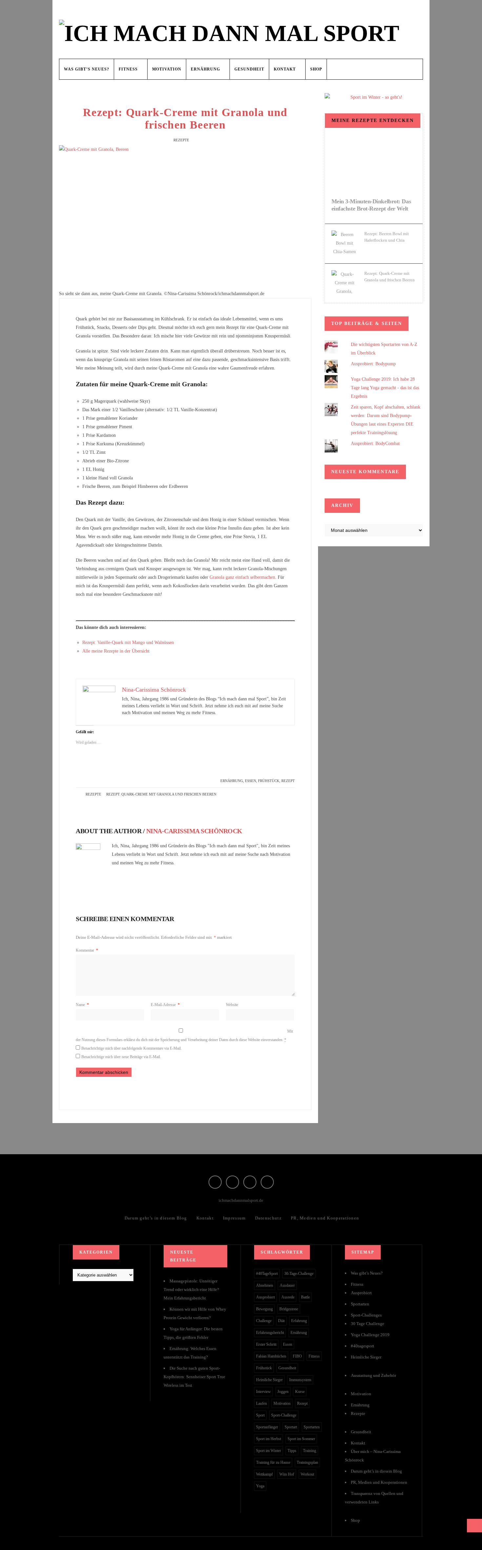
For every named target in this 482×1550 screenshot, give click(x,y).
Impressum (234, 1218)
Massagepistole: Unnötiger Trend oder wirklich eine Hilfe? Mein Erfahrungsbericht (191, 1289)
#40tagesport (362, 1345)
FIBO (297, 1356)
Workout (307, 1474)
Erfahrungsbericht (270, 1332)
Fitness (128, 69)
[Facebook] (215, 1182)
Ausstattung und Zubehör (373, 1375)
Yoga (260, 1486)
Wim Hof (286, 1474)
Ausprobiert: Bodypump (373, 363)
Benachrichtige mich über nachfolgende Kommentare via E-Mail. (131, 1048)
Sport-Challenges (366, 1315)
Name (82, 1004)
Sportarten (312, 1427)
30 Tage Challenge (367, 1323)
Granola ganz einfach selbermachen (242, 577)
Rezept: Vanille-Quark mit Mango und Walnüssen (128, 642)
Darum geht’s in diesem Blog (156, 1218)
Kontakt (285, 69)
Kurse (300, 1391)
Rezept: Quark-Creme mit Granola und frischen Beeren (185, 118)
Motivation (166, 69)
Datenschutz (268, 1218)
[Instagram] (232, 1182)
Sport (260, 1415)
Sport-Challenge (283, 1415)
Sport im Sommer (301, 1439)
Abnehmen (264, 1285)
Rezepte (181, 140)
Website (232, 1004)
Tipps (292, 1450)
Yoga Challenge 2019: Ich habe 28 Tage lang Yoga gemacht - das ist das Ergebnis (385, 388)
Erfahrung (299, 1321)
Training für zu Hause (273, 1462)
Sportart (291, 1427)
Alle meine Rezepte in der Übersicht (116, 651)
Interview (263, 1391)
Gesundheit (249, 69)
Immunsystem (300, 1380)
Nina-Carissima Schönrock (194, 831)
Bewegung (264, 1309)
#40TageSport (267, 1273)
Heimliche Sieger (269, 1380)
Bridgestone (288, 1309)
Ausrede (287, 1297)
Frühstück (268, 781)
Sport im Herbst (268, 1439)
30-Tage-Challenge (298, 1273)
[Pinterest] (249, 1182)
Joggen (283, 1391)
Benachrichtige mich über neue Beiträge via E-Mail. (121, 1057)
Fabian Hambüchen (271, 1356)
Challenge (263, 1321)
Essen (250, 781)
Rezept (288, 781)
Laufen (261, 1403)
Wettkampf (264, 1474)
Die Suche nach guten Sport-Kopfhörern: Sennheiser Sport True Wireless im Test (194, 1377)
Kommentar (87, 950)
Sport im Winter (268, 1450)
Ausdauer (287, 1285)
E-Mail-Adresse (165, 1004)
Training (309, 1450)
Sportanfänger (267, 1427)
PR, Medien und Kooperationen (325, 1218)
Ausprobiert (265, 1297)
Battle (305, 1297)
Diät (281, 1321)
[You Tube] (267, 1182)
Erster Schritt (266, 1344)
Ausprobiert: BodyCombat (375, 443)
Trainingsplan (307, 1462)
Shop (316, 69)
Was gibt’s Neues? (86, 69)
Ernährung (205, 69)
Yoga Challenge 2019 (370, 1334)
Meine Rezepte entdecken (372, 120)
